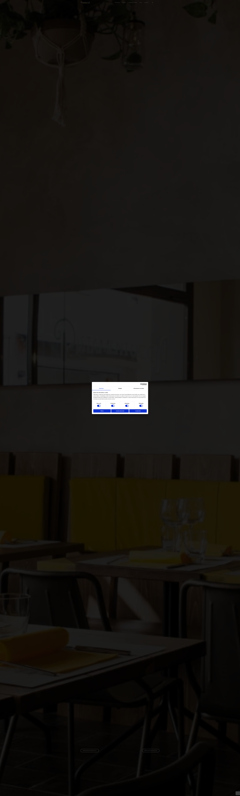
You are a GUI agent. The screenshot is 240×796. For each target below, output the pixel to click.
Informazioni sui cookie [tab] (139, 388)
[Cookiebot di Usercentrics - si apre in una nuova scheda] (141, 384)
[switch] (113, 406)
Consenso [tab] (101, 388)
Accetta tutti (138, 410)
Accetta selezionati (120, 410)
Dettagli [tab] (120, 388)
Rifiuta (102, 410)
